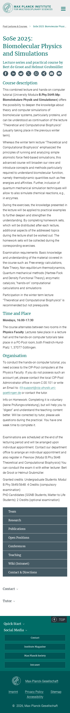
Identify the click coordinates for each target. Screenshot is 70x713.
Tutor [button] (8, 601)
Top (62, 620)
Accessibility (35, 697)
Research (14, 520)
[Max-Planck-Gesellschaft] (18, 681)
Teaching (14, 555)
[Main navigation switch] (63, 9)
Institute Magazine (35, 646)
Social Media (14, 630)
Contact (35, 637)
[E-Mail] (51, 73)
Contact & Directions (22, 572)
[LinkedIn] (13, 73)
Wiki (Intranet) (18, 563)
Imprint (13, 692)
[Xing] (44, 73)
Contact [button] (9, 589)
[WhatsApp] (36, 73)
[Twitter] (28, 73)
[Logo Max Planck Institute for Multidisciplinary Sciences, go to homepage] (28, 8)
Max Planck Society (35, 655)
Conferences (17, 546)
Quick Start (13, 624)
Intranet (35, 664)
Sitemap (56, 692)
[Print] (59, 73)
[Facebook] (5, 73)
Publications (17, 529)
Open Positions (18, 537)
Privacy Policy (34, 692)
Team (12, 511)
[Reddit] (21, 73)
